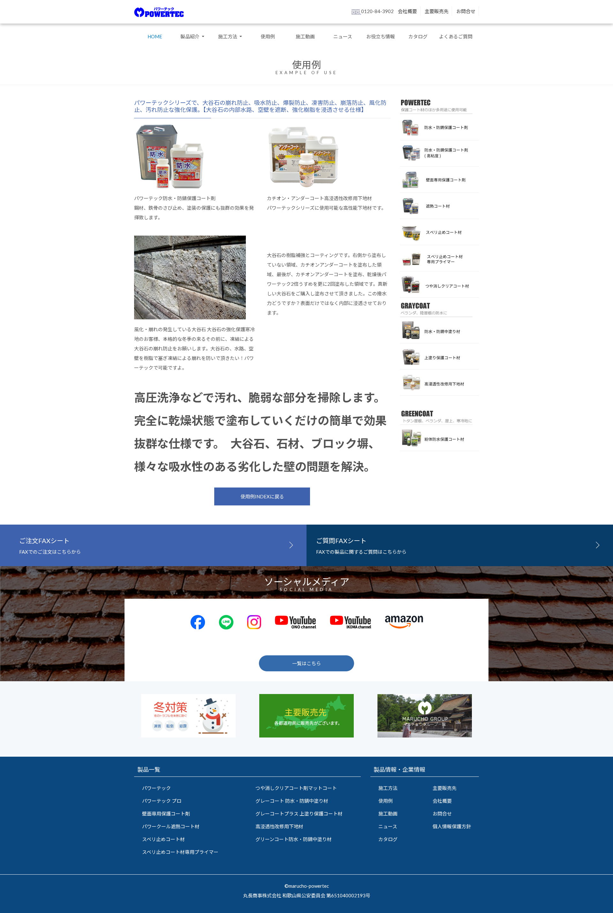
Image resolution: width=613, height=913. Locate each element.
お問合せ (465, 11)
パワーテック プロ (161, 801)
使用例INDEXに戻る (262, 496)
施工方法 (387, 788)
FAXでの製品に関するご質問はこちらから (361, 546)
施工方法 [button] (228, 36)
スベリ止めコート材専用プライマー (180, 852)
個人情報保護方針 (452, 826)
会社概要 (407, 11)
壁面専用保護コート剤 (166, 813)
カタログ (418, 36)
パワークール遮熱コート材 (171, 826)
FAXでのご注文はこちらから (50, 546)
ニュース (342, 36)
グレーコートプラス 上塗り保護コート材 (299, 813)
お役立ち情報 (380, 36)
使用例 (268, 36)
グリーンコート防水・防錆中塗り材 (293, 839)
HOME (155, 36)
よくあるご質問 (456, 36)
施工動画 (305, 36)
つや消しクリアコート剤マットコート (296, 788)
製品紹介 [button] (190, 36)
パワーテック (156, 788)
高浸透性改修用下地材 (279, 826)
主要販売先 (437, 11)
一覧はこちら (306, 663)
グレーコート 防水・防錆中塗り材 (291, 801)
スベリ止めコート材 (163, 839)
